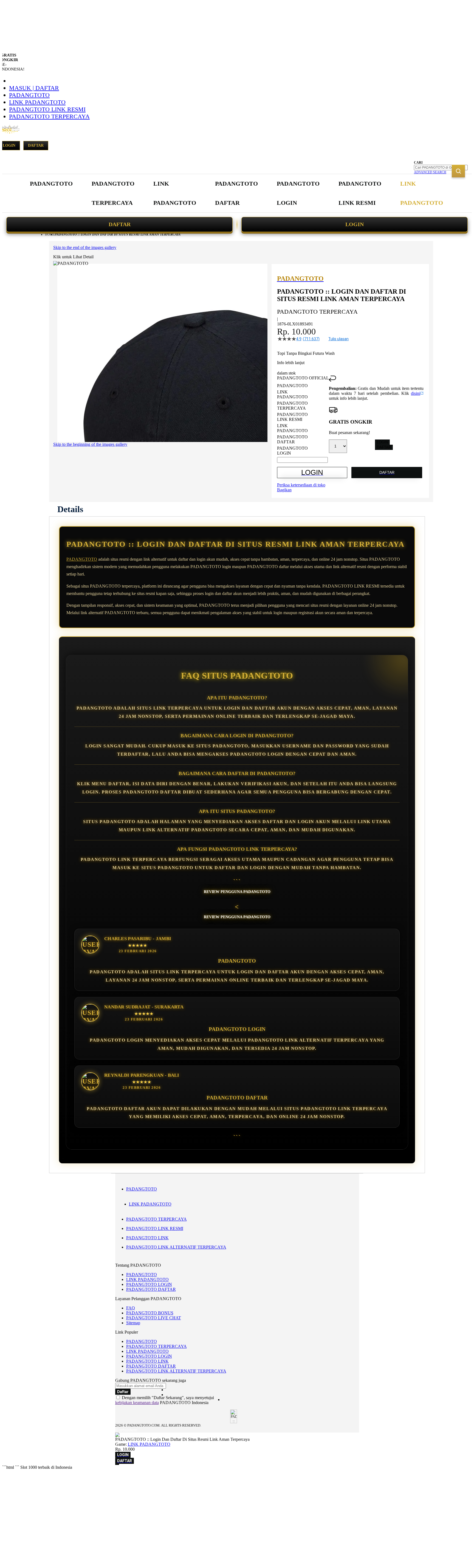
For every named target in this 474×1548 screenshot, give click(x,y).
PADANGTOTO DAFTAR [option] (292, 439)
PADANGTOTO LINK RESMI (47, 109)
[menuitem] (51, 183)
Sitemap (133, 1322)
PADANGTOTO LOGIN (149, 1284)
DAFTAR (120, 224)
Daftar (36, 145)
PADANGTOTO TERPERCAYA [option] (292, 405)
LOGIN (354, 224)
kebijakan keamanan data (137, 1402)
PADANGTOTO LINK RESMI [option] (292, 417)
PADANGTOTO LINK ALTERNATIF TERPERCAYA (176, 1247)
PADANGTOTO (29, 95)
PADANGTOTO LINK (147, 1237)
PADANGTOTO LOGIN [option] (292, 450)
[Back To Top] (117, 1464)
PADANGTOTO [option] (292, 385)
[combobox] (441, 167)
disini (415, 393)
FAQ (130, 1308)
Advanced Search (430, 172)
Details (70, 509)
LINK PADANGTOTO (37, 102)
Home (50, 234)
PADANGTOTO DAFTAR (151, 1289)
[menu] (237, 193)
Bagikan (284, 489)
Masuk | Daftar (34, 87)
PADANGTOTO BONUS (149, 1313)
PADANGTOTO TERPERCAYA (49, 116)
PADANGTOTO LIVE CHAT (153, 1317)
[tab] (70, 509)
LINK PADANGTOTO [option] (292, 394)
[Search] (458, 171)
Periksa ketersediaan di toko (301, 485)
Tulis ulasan (338, 339)
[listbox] (303, 419)
